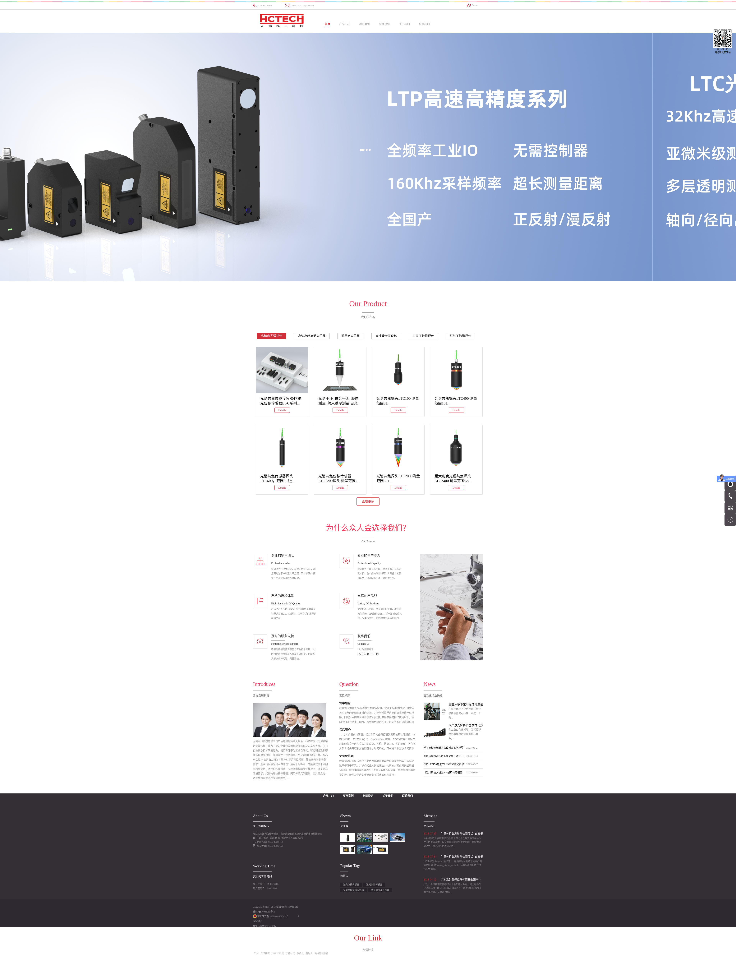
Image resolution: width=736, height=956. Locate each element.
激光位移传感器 (351, 884)
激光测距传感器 (374, 884)
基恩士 (309, 953)
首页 (327, 24)
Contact (475, 5)
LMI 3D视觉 (278, 953)
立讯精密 (265, 953)
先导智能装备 (321, 953)
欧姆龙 (300, 953)
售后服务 (345, 729)
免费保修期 (346, 756)
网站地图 (257, 921)
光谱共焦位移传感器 (353, 890)
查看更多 (368, 501)
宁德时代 (290, 953)
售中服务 (345, 703)
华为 (256, 953)
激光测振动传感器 (380, 890)
